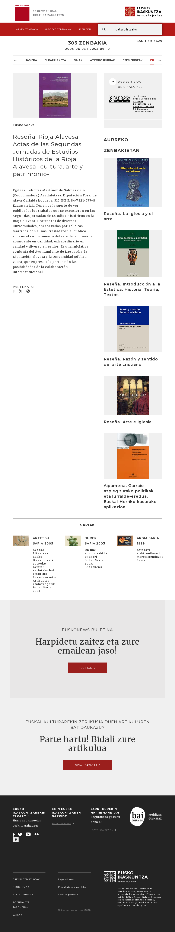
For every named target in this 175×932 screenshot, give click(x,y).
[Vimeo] (16, 840)
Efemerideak (133, 60)
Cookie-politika (68, 894)
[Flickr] (37, 834)
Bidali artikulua (87, 765)
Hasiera (31, 60)
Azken (27, 29)
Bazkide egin (61, 823)
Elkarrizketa (55, 60)
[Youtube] (28, 834)
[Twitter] (20, 834)
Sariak (17, 914)
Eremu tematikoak (26, 879)
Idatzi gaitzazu (102, 830)
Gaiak (78, 60)
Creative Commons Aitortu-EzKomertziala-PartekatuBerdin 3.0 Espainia (145, 104)
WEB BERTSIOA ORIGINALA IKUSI (130, 84)
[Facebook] (14, 834)
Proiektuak (21, 887)
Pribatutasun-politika (72, 887)
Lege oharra (66, 879)
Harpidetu (85, 29)
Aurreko (57, 29)
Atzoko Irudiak (102, 60)
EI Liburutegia (23, 894)
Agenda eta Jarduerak (21, 905)
